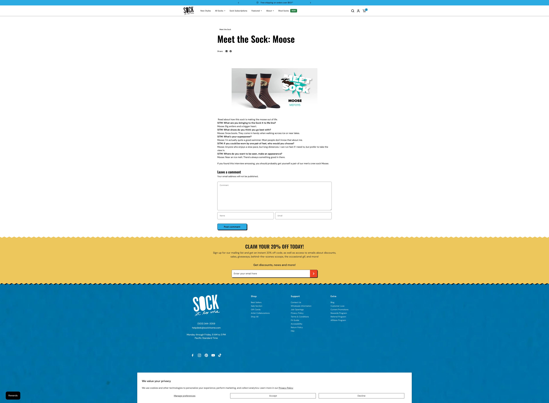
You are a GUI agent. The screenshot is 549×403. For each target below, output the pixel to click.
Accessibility (296, 324)
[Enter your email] (313, 273)
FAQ (292, 331)
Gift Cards (255, 309)
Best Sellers (256, 302)
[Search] (353, 10)
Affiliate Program (338, 320)
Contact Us (296, 302)
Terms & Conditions (300, 316)
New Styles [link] (205, 10)
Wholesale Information (301, 306)
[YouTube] (213, 355)
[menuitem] (205, 11)
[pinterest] (230, 51)
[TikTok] (220, 355)
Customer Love (337, 306)
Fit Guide (295, 320)
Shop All (254, 316)
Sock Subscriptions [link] (238, 10)
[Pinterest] (206, 355)
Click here (292, 2)
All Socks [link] (219, 10)
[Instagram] (199, 355)
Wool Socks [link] (283, 10)
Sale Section (256, 306)
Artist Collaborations (260, 313)
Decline (361, 395)
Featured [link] (255, 10)
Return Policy (297, 327)
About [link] (269, 10)
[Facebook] (226, 51)
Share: (220, 51)
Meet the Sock (225, 29)
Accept (273, 395)
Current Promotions (339, 309)
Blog (332, 302)
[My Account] (358, 10)
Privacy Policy (286, 387)
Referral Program (338, 316)
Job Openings (297, 309)
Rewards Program (339, 313)
